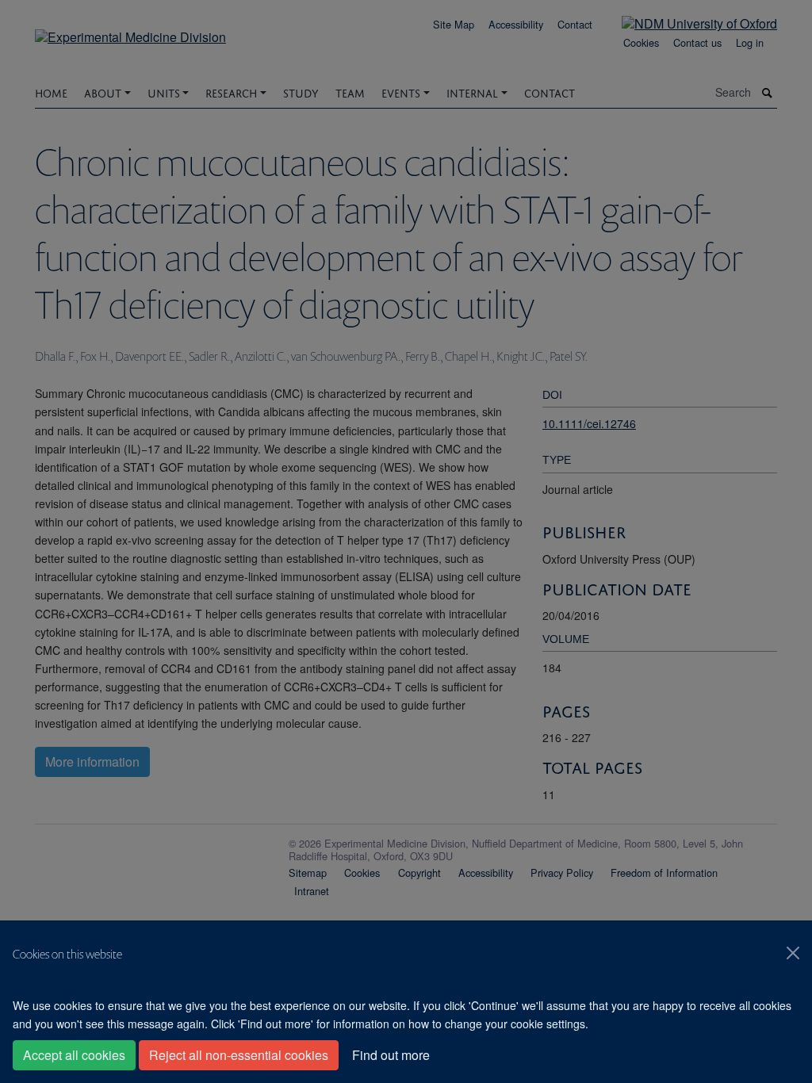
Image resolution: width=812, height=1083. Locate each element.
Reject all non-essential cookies (238, 1055)
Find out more (391, 1055)
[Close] (793, 953)
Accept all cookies (74, 1055)
